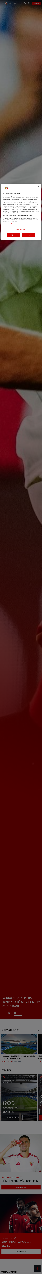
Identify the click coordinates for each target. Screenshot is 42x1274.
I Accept (28, 235)
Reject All (13, 235)
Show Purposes (20, 229)
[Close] (38, 186)
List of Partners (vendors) (9, 223)
